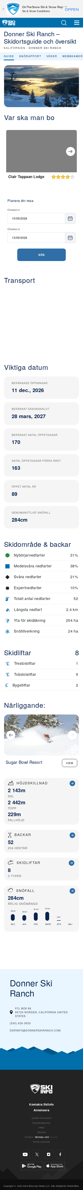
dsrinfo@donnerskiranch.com (35, 1030)
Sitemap (41, 1132)
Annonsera (41, 1110)
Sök (41, 255)
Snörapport (30, 56)
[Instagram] (48, 1154)
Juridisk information (41, 1118)
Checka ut (13, 229)
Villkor (41, 1127)
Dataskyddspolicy (41, 1122)
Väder (51, 56)
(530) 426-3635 (20, 1023)
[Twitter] (37, 1154)
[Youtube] (25, 1154)
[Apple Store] (55, 1165)
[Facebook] (60, 1154)
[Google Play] (31, 1165)
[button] (63, 22)
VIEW (69, 763)
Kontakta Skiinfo (41, 1104)
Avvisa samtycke (41, 1141)
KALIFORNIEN (15, 48)
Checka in (13, 209)
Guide (9, 56)
